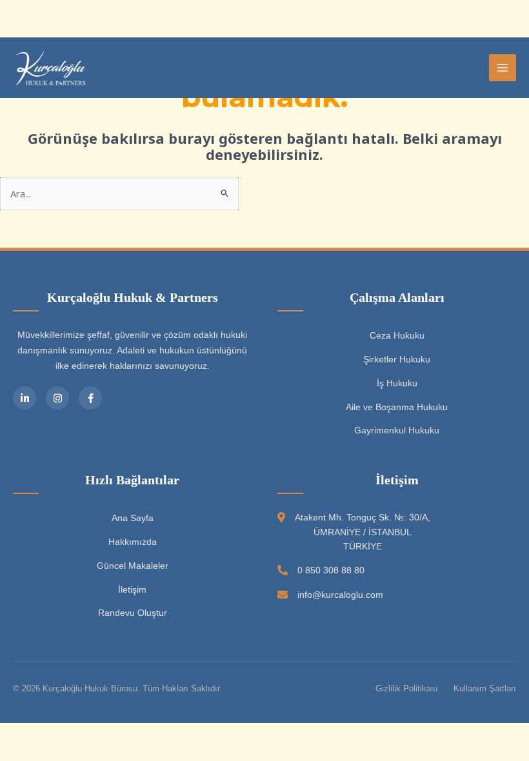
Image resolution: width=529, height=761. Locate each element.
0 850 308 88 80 (330, 570)
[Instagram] (57, 398)
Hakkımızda (132, 542)
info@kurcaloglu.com (340, 594)
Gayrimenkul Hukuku (396, 430)
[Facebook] (90, 398)
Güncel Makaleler (132, 565)
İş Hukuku (397, 383)
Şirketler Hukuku (396, 359)
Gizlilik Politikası (406, 688)
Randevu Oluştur (132, 613)
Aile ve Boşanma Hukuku (397, 407)
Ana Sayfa (133, 518)
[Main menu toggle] (502, 67)
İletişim (132, 589)
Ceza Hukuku (397, 335)
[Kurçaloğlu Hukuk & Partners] (51, 67)
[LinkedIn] (24, 398)
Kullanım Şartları (485, 688)
